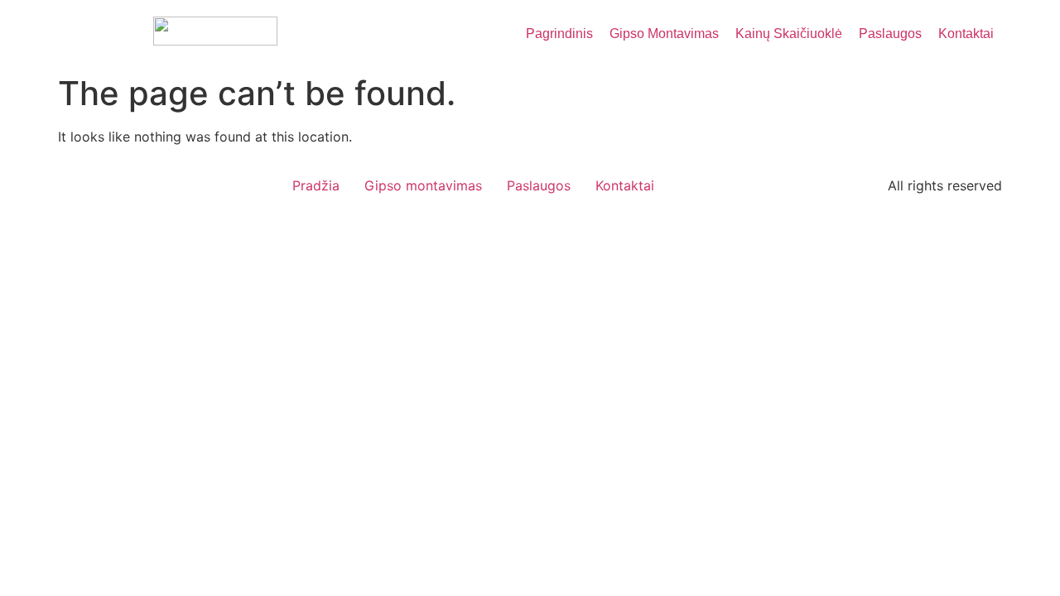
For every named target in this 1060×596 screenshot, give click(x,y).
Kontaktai (966, 33)
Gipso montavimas (423, 185)
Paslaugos (890, 33)
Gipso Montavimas (664, 33)
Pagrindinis (559, 33)
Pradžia (316, 185)
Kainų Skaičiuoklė (788, 33)
